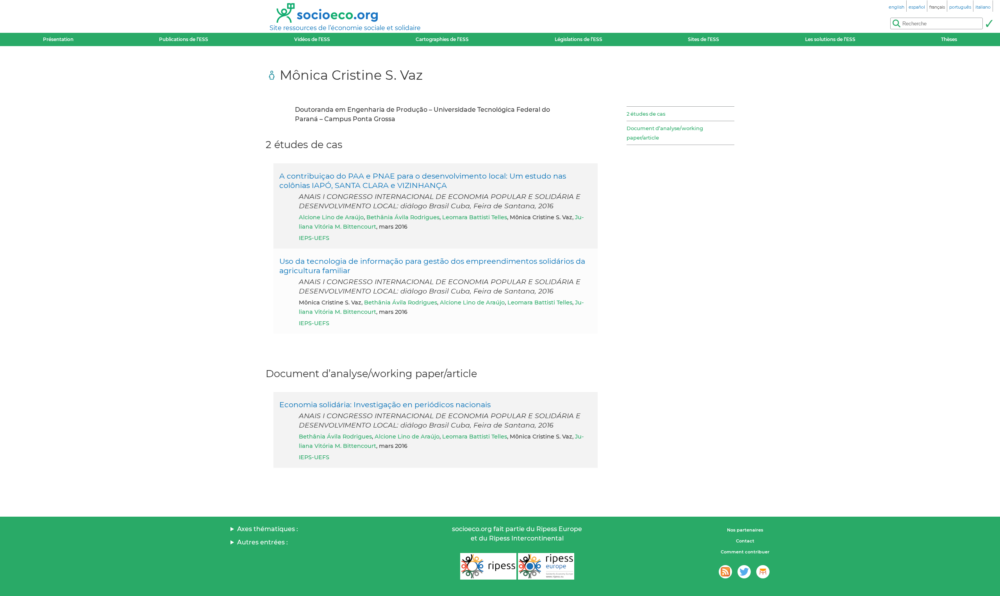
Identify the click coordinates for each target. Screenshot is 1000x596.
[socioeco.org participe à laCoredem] (763, 571)
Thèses (949, 39)
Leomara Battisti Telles (474, 217)
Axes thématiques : (267, 529)
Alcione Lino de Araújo (331, 217)
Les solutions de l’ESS (830, 39)
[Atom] (725, 571)
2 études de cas (646, 114)
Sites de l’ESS (703, 39)
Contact (745, 541)
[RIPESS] (488, 566)
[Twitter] (744, 571)
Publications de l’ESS (183, 39)
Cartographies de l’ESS (442, 39)
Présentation (58, 39)
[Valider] (989, 23)
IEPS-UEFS (314, 238)
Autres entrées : (262, 542)
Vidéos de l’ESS (312, 39)
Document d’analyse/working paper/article (665, 133)
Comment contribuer (745, 552)
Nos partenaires (745, 530)
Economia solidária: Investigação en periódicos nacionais (385, 404)
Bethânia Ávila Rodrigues (402, 217)
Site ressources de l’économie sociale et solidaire (345, 28)
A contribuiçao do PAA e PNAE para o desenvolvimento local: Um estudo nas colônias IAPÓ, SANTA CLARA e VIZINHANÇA (422, 180)
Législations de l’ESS (578, 39)
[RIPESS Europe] (546, 566)
